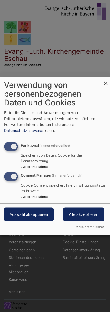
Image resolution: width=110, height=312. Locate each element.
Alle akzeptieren (83, 214)
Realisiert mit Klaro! (89, 227)
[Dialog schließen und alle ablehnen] (106, 80)
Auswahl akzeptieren (29, 214)
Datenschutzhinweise (23, 130)
